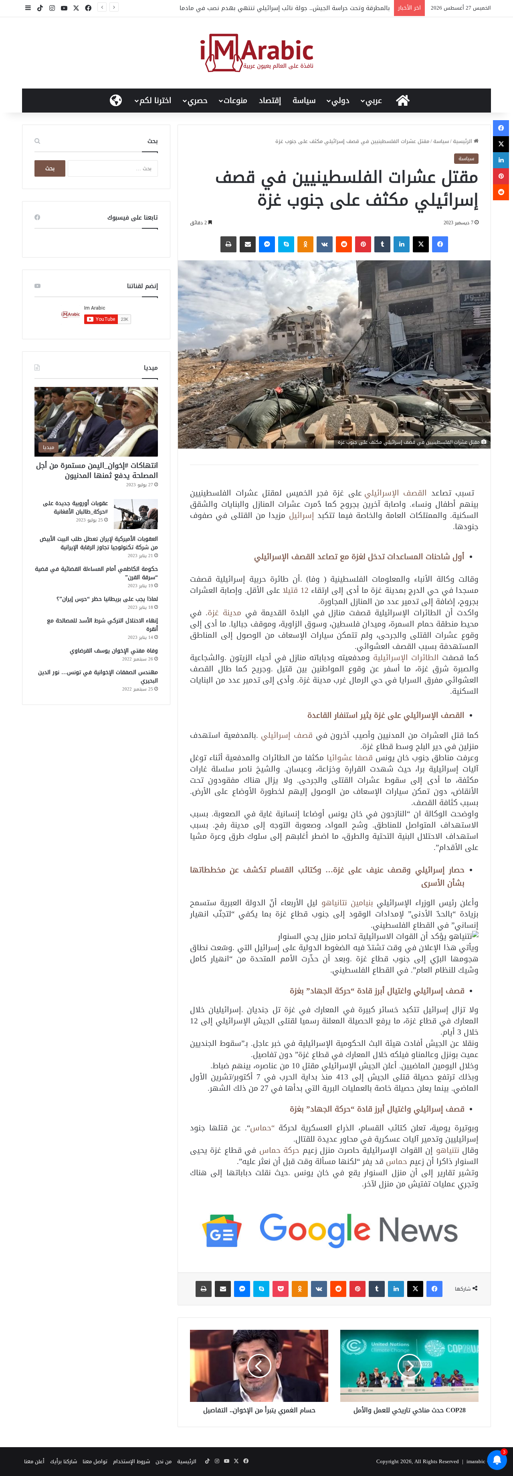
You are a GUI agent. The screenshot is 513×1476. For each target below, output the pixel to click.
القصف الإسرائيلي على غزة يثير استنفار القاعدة (386, 715)
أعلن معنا (34, 1461)
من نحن (164, 1461)
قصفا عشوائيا (350, 758)
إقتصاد (270, 100)
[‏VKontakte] (325, 244)
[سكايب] (286, 244)
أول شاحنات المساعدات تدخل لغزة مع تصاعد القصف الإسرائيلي (359, 557)
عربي (374, 100)
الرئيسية (463, 141)
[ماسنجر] (267, 244)
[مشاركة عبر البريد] (248, 244)
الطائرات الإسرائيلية (407, 657)
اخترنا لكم (155, 100)
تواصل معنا (95, 1461)
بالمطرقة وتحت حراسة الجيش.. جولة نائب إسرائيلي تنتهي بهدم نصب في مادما (285, 8)
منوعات (235, 100)
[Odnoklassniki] (305, 244)
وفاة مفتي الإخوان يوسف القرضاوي (114, 650)
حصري (198, 100)
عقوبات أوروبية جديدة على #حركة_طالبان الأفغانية (75, 507)
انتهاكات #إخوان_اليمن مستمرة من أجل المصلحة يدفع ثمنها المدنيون (97, 470)
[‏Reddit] (344, 244)
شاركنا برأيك (63, 1461)
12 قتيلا (297, 590)
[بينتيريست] (363, 244)
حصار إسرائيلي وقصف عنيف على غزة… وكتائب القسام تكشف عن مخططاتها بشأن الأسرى (327, 876)
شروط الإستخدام (131, 1461)
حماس (396, 1161)
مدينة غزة (224, 613)
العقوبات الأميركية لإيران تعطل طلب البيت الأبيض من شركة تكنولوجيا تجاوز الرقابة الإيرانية (99, 543)
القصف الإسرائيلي (395, 493)
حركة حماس (279, 1150)
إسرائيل (301, 515)
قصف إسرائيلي (287, 735)
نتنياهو (447, 1150)
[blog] (257, 52)
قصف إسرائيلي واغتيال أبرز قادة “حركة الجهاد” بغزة (377, 991)
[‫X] (421, 244)
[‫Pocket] (281, 1289)
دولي (340, 100)
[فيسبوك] (440, 244)
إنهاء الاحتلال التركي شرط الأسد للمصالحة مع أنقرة (102, 624)
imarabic (476, 1461)
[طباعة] (228, 244)
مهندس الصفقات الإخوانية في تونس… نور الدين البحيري (98, 676)
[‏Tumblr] (382, 244)
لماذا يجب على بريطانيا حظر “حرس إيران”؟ (107, 599)
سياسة (304, 100)
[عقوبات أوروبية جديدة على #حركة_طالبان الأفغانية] (136, 514)
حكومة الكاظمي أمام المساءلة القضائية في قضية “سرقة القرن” (96, 573)
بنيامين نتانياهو (347, 903)
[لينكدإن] (402, 244)
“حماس (262, 1128)
